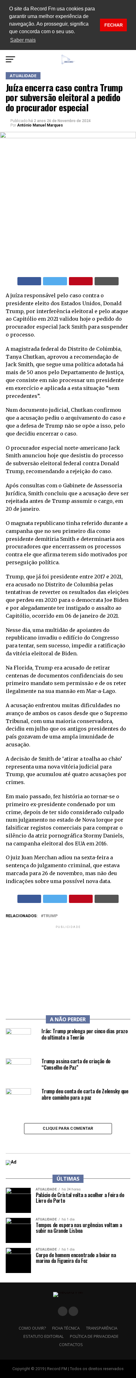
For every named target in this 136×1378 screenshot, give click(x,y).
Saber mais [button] (23, 40)
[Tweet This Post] (55, 281)
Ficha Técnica (66, 1328)
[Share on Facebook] (29, 281)
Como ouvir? (32, 1328)
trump (50, 916)
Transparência (101, 1328)
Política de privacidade (94, 1336)
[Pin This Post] (81, 281)
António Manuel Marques (40, 125)
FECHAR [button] (113, 25)
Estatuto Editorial (43, 1336)
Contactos (71, 1344)
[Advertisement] (68, 969)
